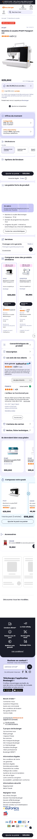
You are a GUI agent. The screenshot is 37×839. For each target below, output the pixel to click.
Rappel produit (8, 786)
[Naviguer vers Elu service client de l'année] (17, 813)
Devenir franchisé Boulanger (13, 798)
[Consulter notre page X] (26, 672)
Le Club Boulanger (9, 745)
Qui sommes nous (9, 731)
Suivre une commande (11, 706)
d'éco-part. (31, 81)
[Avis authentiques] (22, 363)
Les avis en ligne (8, 775)
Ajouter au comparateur (19, 106)
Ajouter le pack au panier (18, 521)
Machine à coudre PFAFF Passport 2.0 (10, 504)
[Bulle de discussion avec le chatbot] (30, 827)
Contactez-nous (9, 702)
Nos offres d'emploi (9, 796)
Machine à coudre (13, 18)
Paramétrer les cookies (11, 768)
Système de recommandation (13, 773)
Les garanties (7, 762)
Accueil (4, 18)
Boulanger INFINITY (9, 752)
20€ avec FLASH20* (8, 23)
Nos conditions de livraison (12, 708)
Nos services (7, 738)
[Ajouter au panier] (31, 249)
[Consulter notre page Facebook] (23, 672)
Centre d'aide (8, 713)
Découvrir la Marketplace (11, 802)
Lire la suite (26, 401)
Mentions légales (9, 764)
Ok (30, 667)
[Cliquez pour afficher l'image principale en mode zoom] (17, 55)
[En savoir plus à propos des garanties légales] (26, 178)
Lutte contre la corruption (12, 778)
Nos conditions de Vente (11, 759)
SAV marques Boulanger (11, 743)
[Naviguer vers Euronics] (17, 808)
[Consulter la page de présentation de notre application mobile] (7, 690)
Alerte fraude (7, 788)
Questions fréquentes (10, 704)
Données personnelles (10, 766)
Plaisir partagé (8, 734)
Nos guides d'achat (9, 711)
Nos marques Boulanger (11, 741)
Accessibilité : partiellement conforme (16, 780)
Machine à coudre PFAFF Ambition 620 (12, 460)
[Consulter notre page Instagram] (30, 672)
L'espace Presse (8, 736)
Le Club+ (17, 91)
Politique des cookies (10, 771)
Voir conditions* (18, 651)
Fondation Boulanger (10, 747)
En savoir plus (6, 250)
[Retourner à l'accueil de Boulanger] (8, 7)
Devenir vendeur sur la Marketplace (15, 805)
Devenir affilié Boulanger (11, 800)
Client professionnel (10, 750)
